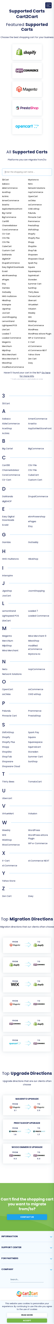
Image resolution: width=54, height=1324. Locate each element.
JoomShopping (9, 317)
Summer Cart (34, 283)
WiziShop (32, 321)
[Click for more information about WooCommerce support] (27, 71)
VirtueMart (33, 304)
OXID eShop (33, 208)
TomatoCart (34, 296)
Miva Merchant (9, 354)
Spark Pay (32, 263)
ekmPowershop (9, 275)
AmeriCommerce (10, 200)
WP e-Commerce (36, 338)
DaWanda (7, 254)
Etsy (4, 283)
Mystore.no (33, 179)
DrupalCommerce (11, 263)
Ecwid (4, 271)
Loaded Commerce (11, 338)
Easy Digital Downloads (13, 267)
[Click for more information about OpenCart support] (27, 126)
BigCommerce (9, 217)
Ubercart (32, 300)
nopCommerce (35, 192)
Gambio (6, 288)
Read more (27, 1315)
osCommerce (35, 204)
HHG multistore (9, 296)
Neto (30, 183)
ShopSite (32, 246)
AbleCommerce (10, 188)
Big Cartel (6, 213)
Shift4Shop (33, 229)
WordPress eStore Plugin (39, 333)
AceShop (6, 192)
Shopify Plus (34, 238)
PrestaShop (33, 225)
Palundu (32, 213)
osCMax (32, 200)
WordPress (33, 329)
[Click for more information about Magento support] (27, 89)
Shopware (33, 254)
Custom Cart (8, 250)
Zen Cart (32, 358)
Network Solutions (36, 188)
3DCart (5, 179)
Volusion (32, 308)
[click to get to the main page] (27, 1294)
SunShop (32, 288)
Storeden (32, 279)
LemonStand (8, 321)
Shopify (31, 233)
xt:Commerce (35, 346)
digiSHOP (6, 258)
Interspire (6, 304)
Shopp (31, 242)
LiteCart (6, 329)
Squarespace (34, 271)
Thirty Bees (33, 292)
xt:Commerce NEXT (37, 350)
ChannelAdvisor (9, 225)
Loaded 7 (6, 333)
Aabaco (6, 183)
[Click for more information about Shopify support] (27, 52)
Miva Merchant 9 (10, 358)
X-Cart (31, 342)
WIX (30, 317)
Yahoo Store (34, 354)
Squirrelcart (33, 275)
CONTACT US (27, 1217)
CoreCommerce (10, 229)
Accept (27, 1320)
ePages (5, 279)
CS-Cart (6, 233)
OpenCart (33, 196)
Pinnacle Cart (34, 217)
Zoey (30, 362)
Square (31, 267)
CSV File (6, 238)
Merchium (7, 346)
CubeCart (7, 246)
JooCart (6, 313)
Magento (6, 342)
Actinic (5, 196)
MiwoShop (7, 362)
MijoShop (6, 350)
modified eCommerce (13, 367)
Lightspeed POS (9, 325)
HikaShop (6, 300)
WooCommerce (36, 325)
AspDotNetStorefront (12, 208)
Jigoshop (6, 308)
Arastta (5, 204)
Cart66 (5, 221)
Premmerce (34, 221)
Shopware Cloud (36, 258)
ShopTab (32, 250)
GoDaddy (6, 292)
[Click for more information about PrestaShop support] (27, 108)
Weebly (31, 313)
